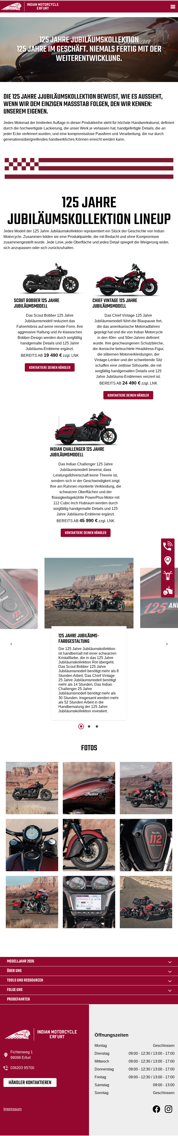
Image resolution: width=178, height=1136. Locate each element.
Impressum (12, 1109)
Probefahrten (18, 999)
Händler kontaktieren (30, 1083)
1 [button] (81, 726)
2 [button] (89, 726)
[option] (89, 640)
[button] (11, 644)
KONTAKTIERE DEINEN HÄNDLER (49, 368)
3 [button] (97, 726)
